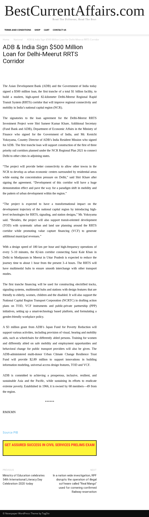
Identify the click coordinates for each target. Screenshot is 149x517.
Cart (46, 29)
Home (6, 39)
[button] (141, 30)
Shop (37, 29)
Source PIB (10, 432)
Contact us (59, 29)
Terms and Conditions (17, 29)
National (18, 39)
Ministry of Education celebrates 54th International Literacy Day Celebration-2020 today (24, 479)
